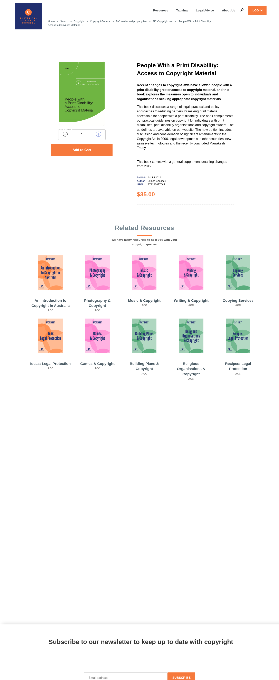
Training (182, 10)
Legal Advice (205, 10)
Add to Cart (82, 150)
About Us (228, 10)
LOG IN (257, 10)
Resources (160, 10)
